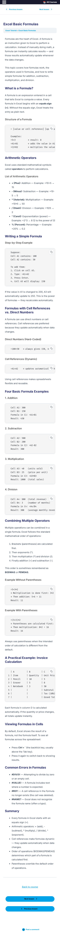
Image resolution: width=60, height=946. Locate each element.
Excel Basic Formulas (27, 30)
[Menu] (4, 2)
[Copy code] (51, 128)
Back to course (30, 886)
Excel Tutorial (11, 30)
